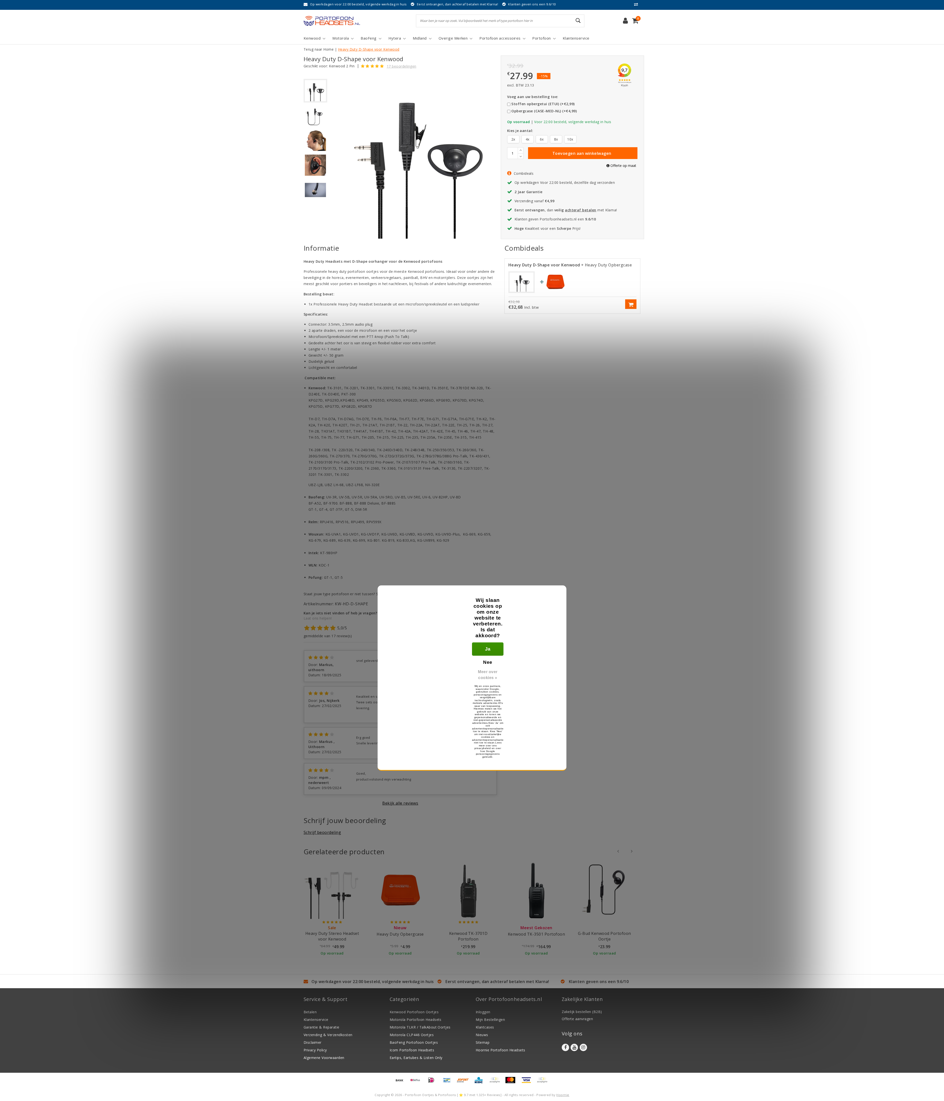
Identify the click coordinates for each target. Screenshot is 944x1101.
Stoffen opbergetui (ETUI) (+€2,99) (543, 103)
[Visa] (528, 1082)
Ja (488, 649)
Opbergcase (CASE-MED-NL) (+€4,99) (544, 111)
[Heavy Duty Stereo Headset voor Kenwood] (332, 890)
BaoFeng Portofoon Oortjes (414, 1042)
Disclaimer (313, 1042)
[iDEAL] (433, 1082)
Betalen (310, 1012)
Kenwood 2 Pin (341, 66)
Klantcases (485, 1027)
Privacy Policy (315, 1050)
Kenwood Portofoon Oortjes (414, 1012)
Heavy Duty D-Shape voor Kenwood (368, 49)
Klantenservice (316, 1019)
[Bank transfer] (401, 1082)
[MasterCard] (512, 1082)
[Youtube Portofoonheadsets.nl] (574, 1047)
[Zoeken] (578, 20)
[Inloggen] (625, 21)
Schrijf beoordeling (322, 832)
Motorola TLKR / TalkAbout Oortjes (420, 1027)
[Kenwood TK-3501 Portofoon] (536, 890)
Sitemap (482, 1042)
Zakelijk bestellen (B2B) (582, 1011)
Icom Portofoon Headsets (412, 1050)
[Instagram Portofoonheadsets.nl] (583, 1047)
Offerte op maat (622, 165)
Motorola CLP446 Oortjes (412, 1034)
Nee (487, 662)
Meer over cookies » (487, 675)
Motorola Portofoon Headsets (416, 1019)
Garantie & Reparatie (321, 1027)
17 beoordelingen (401, 66)
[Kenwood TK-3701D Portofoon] (468, 890)
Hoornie (562, 1095)
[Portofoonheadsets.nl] (332, 21)
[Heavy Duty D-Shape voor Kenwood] (522, 281)
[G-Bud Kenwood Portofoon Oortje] (604, 890)
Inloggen (483, 1012)
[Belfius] (417, 1082)
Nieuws (482, 1034)
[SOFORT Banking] (464, 1082)
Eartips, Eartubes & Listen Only (416, 1057)
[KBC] (480, 1082)
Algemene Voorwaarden (324, 1057)
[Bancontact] (449, 1082)
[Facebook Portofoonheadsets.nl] (565, 1047)
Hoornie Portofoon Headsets (500, 1050)
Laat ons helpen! (318, 618)
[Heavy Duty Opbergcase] (555, 281)
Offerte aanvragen (577, 1018)
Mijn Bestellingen (490, 1019)
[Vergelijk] (637, 4)
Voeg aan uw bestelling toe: (532, 96)
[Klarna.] (543, 1082)
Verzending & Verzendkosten (328, 1034)
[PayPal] (496, 1082)
